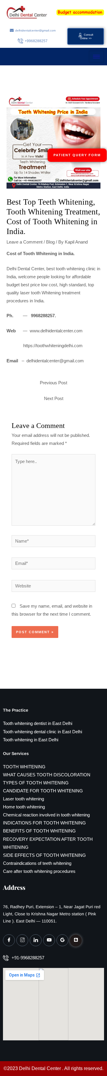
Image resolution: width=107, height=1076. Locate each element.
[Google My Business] (62, 940)
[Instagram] (22, 940)
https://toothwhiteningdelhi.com (53, 345)
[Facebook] (9, 940)
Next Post (53, 398)
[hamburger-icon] (96, 56)
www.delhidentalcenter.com (56, 330)
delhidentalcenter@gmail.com (55, 360)
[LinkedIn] (36, 940)
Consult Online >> (86, 36)
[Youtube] (49, 940)
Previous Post (53, 382)
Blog (50, 242)
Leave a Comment (25, 242)
